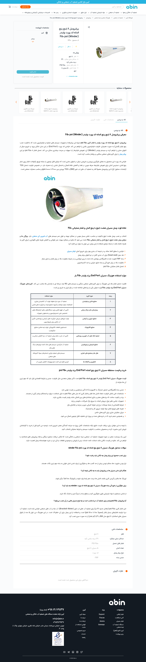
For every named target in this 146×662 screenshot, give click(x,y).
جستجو (24, 7)
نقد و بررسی (121, 119)
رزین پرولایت (120, 634)
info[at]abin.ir (58, 618)
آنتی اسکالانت (119, 618)
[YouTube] (64, 652)
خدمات (83, 634)
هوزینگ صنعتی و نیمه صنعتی (102, 18)
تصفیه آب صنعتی (118, 18)
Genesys (101, 624)
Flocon (102, 618)
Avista (102, 621)
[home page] (130, 7)
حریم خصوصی (81, 630)
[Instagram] (77, 652)
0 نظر (69, 46)
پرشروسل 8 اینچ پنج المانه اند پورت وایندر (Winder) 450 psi (66, 18)
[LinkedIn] (73, 652)
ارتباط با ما (14, 7)
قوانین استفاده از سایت (80, 626)
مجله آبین (83, 614)
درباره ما (83, 618)
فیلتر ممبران (120, 621)
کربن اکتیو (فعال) (118, 630)
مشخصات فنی (109, 119)
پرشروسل (88, 18)
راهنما (84, 637)
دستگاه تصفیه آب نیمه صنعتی (118, 626)
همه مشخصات (73, 76)
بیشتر (33, 39)
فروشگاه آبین (129, 18)
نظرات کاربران (95, 119)
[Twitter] (82, 652)
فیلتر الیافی (120, 614)
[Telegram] (69, 652)
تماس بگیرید (33, 72)
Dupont (102, 614)
